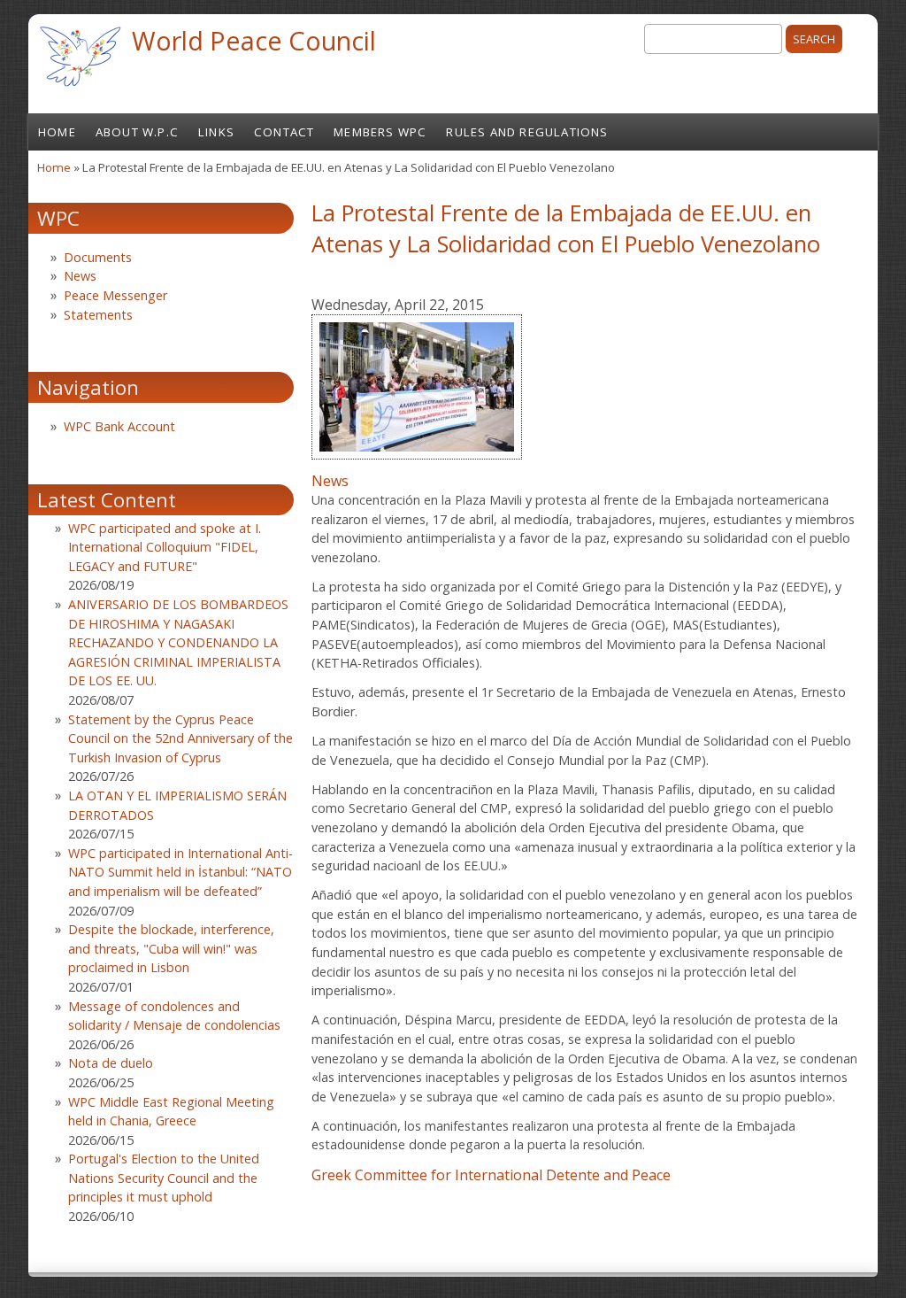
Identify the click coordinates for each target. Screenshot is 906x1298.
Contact (284, 132)
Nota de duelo (110, 1063)
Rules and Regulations (527, 132)
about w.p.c (137, 132)
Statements (98, 314)
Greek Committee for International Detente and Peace (491, 1175)
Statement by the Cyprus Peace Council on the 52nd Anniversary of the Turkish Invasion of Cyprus (180, 738)
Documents (98, 257)
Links (216, 132)
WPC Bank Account (119, 426)
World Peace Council (254, 40)
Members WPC (380, 132)
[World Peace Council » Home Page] (80, 88)
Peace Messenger (115, 295)
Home (57, 132)
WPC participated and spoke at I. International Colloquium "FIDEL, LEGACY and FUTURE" (164, 547)
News (330, 481)
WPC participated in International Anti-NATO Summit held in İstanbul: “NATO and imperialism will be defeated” (180, 872)
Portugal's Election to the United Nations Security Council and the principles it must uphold (163, 1177)
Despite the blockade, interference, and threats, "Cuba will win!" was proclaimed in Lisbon (171, 948)
